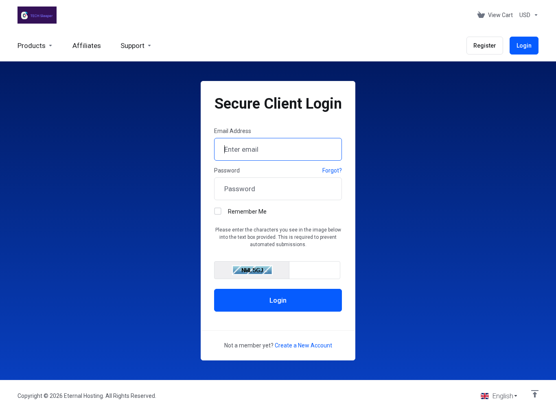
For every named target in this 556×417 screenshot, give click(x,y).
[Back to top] (535, 394)
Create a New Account (303, 345)
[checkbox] (217, 211)
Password (227, 170)
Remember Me (247, 211)
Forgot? (332, 170)
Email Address (232, 131)
